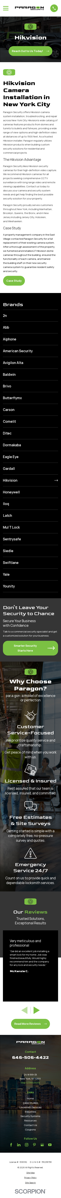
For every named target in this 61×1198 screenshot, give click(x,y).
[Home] (29, 8)
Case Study (14, 281)
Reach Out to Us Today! (27, 51)
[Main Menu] (5, 8)
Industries (30, 1111)
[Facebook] (11, 1144)
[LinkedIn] (18, 1144)
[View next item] (36, 1010)
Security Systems (30, 1116)
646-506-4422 (30, 1057)
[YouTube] (50, 1144)
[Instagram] (26, 1144)
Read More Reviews (27, 1024)
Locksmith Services (30, 1107)
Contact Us (30, 1125)
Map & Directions (30, 1082)
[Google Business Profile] (42, 1144)
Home (30, 1098)
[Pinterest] (34, 1144)
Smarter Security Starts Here (25, 648)
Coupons (30, 1129)
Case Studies (30, 1103)
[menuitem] (30, 315)
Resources (30, 1120)
